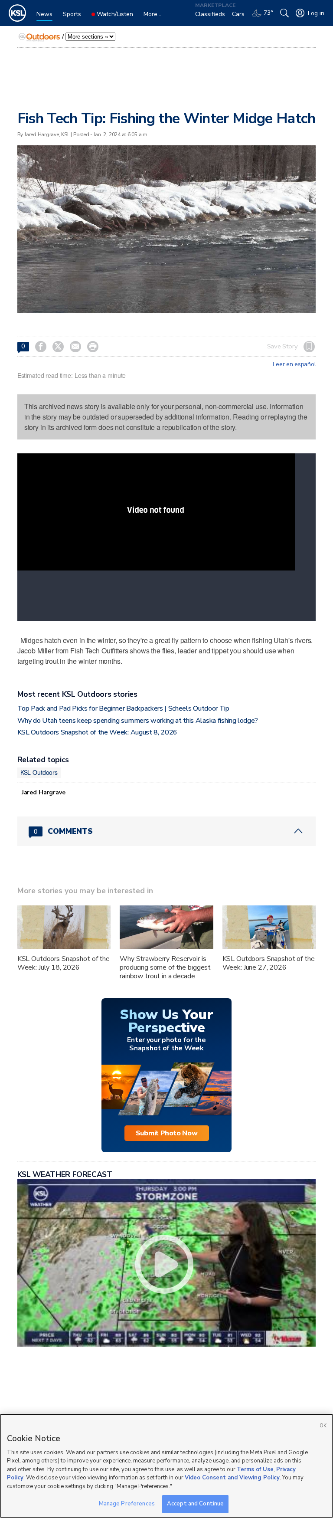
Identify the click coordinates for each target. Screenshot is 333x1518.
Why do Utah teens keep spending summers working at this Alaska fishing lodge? (137, 720)
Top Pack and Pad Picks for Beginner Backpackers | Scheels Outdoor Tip (123, 708)
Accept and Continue (195, 1504)
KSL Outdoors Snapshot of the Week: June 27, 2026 (268, 963)
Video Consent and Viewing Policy (232, 1478)
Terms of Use (255, 1469)
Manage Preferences (127, 1504)
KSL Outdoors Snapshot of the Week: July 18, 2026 (63, 963)
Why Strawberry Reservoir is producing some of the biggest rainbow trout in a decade (165, 967)
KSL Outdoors (39, 772)
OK (323, 1426)
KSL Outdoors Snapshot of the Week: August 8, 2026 (97, 732)
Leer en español (294, 364)
